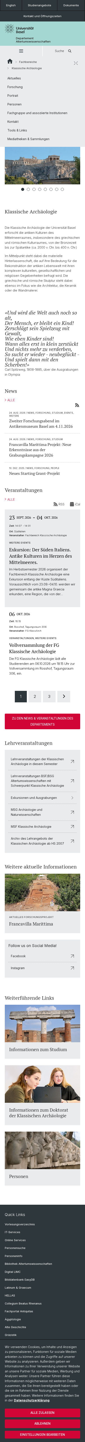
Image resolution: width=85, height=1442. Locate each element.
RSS (62, 504)
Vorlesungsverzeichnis (20, 1224)
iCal (77, 504)
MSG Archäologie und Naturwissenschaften (26, 812)
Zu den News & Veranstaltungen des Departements (42, 721)
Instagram (18, 968)
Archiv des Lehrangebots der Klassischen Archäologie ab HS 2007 (37, 841)
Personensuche (15, 1248)
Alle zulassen (42, 1412)
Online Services (15, 1240)
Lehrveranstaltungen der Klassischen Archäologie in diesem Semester (37, 761)
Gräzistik (11, 1335)
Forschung (15, 87)
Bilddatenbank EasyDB (20, 1279)
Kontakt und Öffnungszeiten (42, 16)
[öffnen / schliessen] (75, 63)
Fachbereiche (28, 62)
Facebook (18, 956)
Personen (14, 104)
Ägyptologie (13, 1319)
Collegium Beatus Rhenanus (23, 1303)
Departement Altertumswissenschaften (33, 40)
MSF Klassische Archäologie (31, 826)
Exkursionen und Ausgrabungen (34, 798)
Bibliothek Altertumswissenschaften (28, 1263)
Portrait (12, 95)
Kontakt (13, 121)
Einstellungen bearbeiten (42, 1434)
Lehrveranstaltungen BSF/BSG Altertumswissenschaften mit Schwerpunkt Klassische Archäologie (37, 781)
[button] (21, 51)
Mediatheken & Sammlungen (28, 139)
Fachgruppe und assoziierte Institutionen (37, 113)
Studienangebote (39, 5)
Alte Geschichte (15, 1327)
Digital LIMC (12, 1271)
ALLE (11, 400)
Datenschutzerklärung (31, 1400)
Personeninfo (13, 1256)
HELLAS (10, 1295)
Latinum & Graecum (18, 1287)
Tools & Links (17, 130)
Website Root (9, 61)
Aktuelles (14, 78)
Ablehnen (42, 1423)
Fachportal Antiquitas (19, 1311)
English (11, 5)
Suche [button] (59, 51)
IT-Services (12, 1232)
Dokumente (71, 5)
